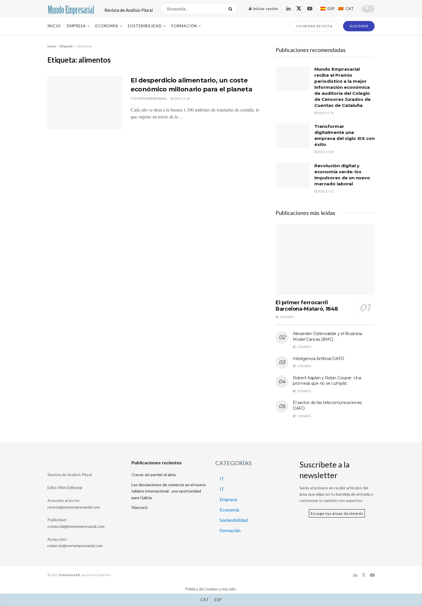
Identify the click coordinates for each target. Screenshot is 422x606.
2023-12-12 (325, 191)
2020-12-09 (325, 152)
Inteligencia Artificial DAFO (318, 358)
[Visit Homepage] (70, 9)
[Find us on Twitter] (298, 8)
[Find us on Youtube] (309, 8)
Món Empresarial (152, 98)
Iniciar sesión (265, 8)
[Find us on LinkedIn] (288, 8)
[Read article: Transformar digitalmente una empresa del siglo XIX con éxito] (293, 135)
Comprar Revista (314, 26)
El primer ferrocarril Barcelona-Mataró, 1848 (307, 305)
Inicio (54, 26)
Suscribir (358, 26)
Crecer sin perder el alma (153, 474)
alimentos (84, 46)
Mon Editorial (70, 487)
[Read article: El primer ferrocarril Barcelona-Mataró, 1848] (325, 259)
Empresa (76, 26)
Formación (184, 26)
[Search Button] (231, 8)
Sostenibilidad (145, 26)
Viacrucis (139, 507)
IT (222, 478)
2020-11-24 (181, 98)
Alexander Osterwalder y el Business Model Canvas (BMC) (327, 336)
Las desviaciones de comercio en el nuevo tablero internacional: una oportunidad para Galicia (168, 491)
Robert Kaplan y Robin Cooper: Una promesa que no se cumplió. (327, 380)
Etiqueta (66, 46)
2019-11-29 (325, 113)
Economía (106, 26)
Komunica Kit (69, 575)
